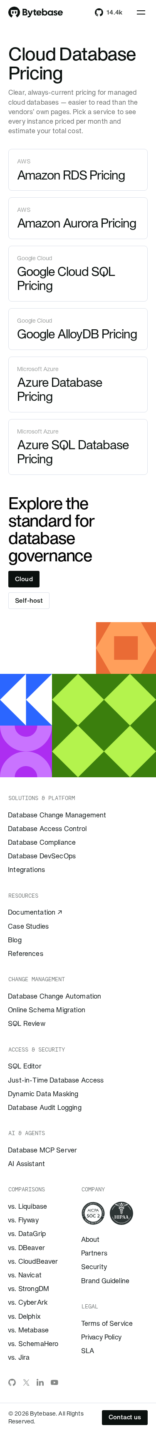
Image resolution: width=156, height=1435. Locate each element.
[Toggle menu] (141, 12)
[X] (26, 1382)
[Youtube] (54, 1382)
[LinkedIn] (40, 1382)
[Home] (35, 12)
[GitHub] (12, 1382)
